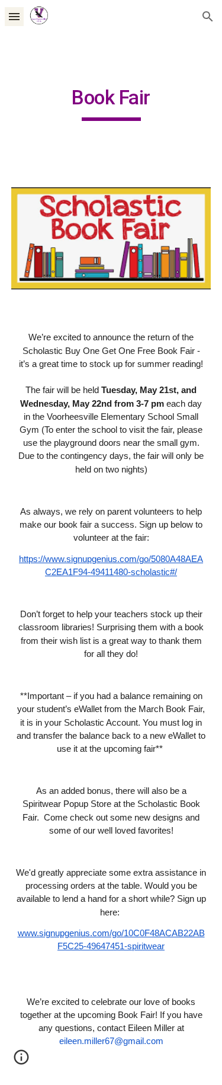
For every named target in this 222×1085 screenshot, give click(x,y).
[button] (14, 16)
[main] (111, 103)
